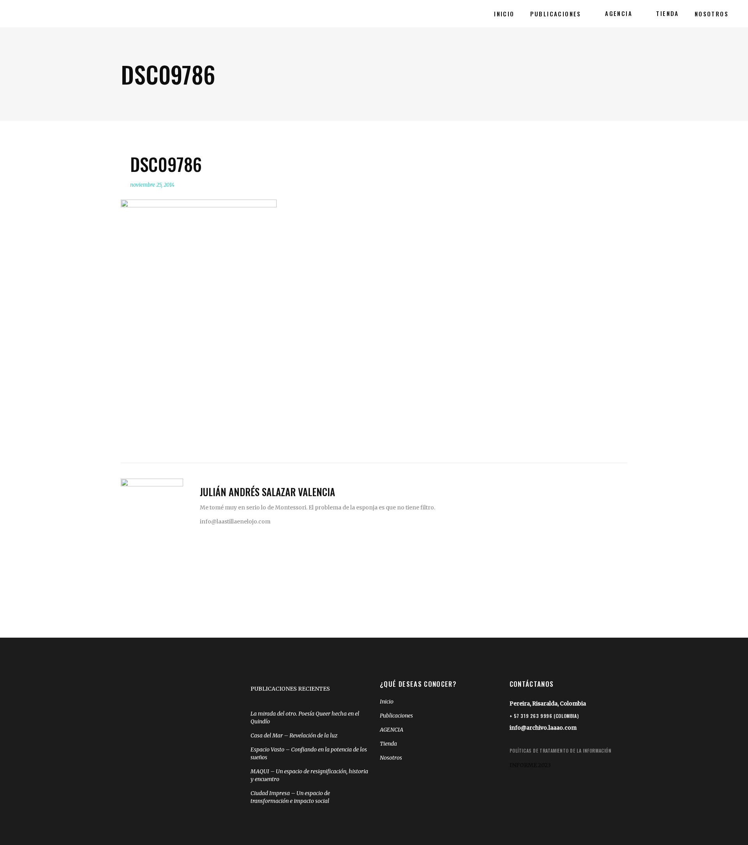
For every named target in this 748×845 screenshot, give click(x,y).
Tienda (388, 743)
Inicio (386, 701)
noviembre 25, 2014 (152, 185)
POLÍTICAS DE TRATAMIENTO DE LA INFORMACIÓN (561, 750)
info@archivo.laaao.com (543, 727)
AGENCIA (391, 729)
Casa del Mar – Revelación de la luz (294, 735)
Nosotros (391, 757)
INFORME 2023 (530, 765)
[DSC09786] (152, 510)
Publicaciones (396, 715)
